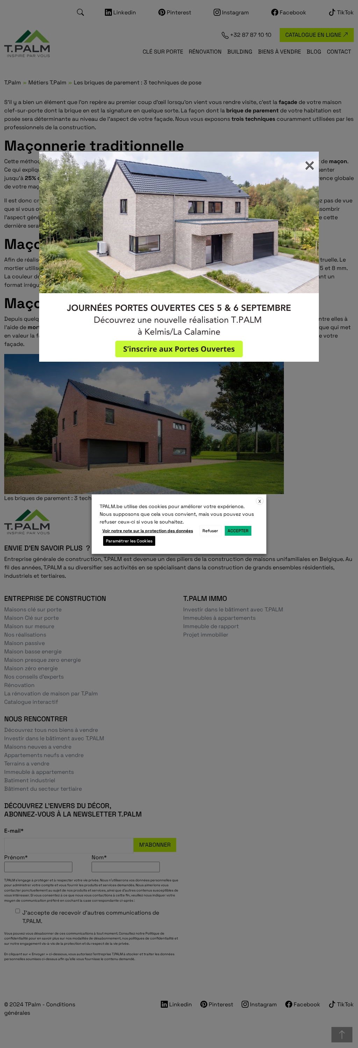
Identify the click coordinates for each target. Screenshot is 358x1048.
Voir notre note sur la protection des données (147, 531)
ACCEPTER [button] (238, 531)
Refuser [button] (210, 531)
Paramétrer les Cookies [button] (129, 541)
